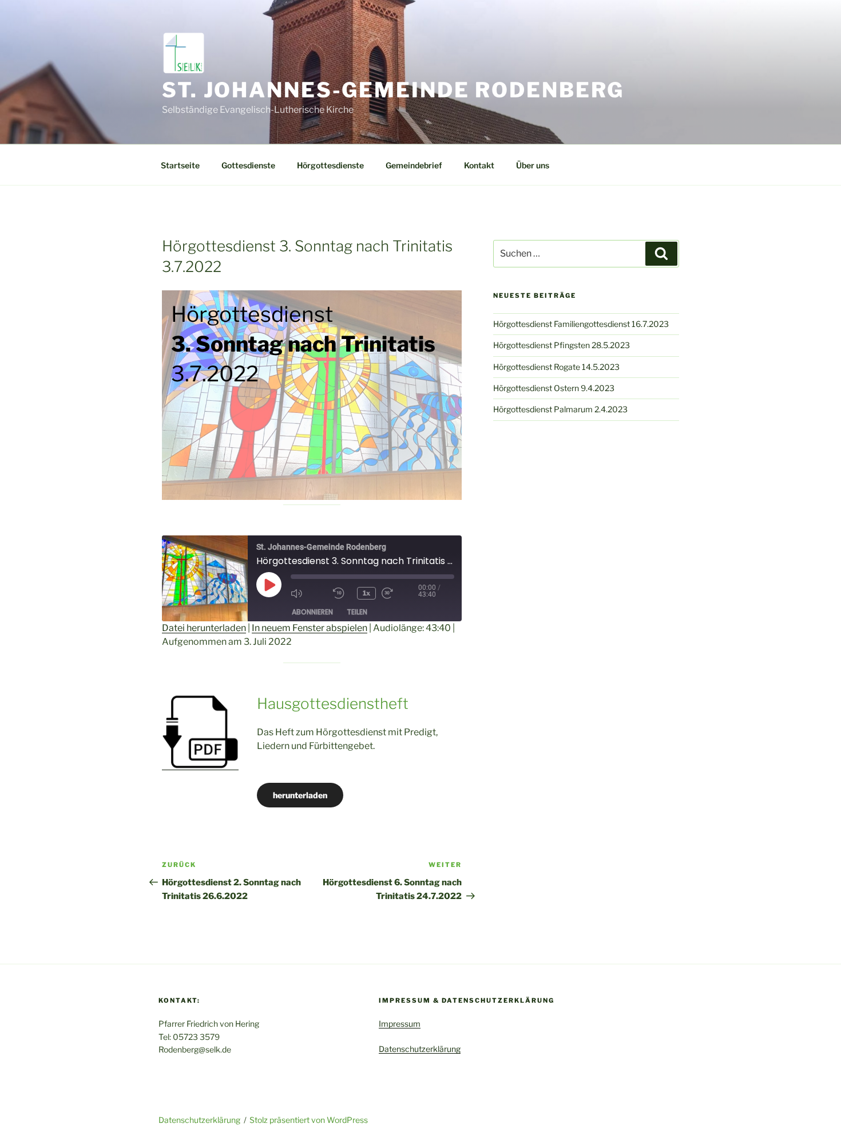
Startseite (180, 165)
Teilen (357, 612)
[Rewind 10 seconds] (342, 593)
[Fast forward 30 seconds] (400, 593)
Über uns (532, 165)
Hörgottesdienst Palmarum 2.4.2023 (560, 409)
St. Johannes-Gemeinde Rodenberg (393, 90)
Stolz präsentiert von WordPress (308, 1120)
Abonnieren (312, 612)
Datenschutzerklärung (420, 1049)
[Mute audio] (309, 593)
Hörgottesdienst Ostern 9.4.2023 (553, 388)
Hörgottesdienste (330, 165)
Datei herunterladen (204, 627)
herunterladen (300, 795)
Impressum (399, 1023)
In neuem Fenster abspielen (309, 627)
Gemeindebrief (414, 165)
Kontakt (479, 165)
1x (366, 593)
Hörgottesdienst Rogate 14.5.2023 (556, 367)
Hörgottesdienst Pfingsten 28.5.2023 (561, 345)
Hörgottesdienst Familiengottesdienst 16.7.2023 (581, 324)
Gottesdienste (248, 165)
